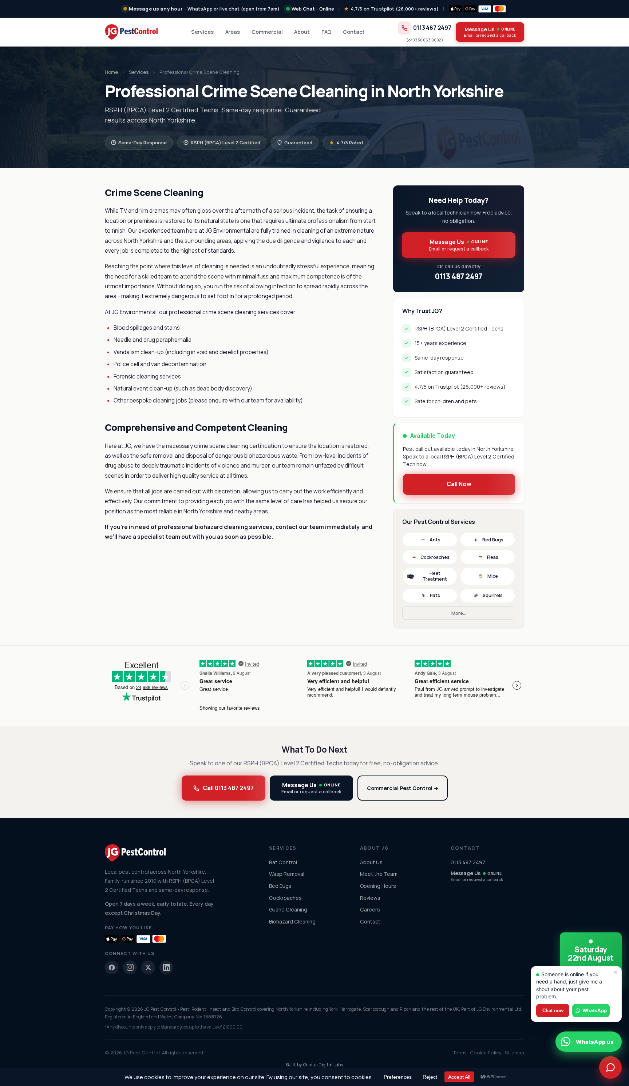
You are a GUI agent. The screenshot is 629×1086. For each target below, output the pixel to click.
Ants (435, 540)
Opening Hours (378, 885)
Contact (354, 31)
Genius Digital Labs (323, 1065)
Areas (232, 31)
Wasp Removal (286, 873)
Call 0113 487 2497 (228, 788)
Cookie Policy (486, 1052)
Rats (435, 595)
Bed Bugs (492, 540)
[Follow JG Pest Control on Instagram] (130, 967)
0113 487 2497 (432, 28)
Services (202, 31)
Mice (492, 576)
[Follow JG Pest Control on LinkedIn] (166, 967)
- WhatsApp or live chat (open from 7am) (204, 8)
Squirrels (493, 595)
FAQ (326, 31)
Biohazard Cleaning (292, 921)
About (301, 31)
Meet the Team (378, 873)
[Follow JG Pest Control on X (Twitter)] (148, 967)
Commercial (267, 31)
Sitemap (514, 1052)
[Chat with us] (610, 1067)
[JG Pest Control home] (131, 32)
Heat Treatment (435, 576)
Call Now (459, 484)
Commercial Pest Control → (402, 788)
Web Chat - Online (313, 8)
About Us (371, 862)
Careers (370, 909)
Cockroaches (435, 557)
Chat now (552, 1010)
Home (111, 72)
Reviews (370, 897)
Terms (460, 1052)
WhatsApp (594, 1010)
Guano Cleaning (288, 909)
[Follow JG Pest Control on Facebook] (112, 967)
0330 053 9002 (426, 40)
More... (458, 613)
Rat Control (283, 862)
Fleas (492, 557)
